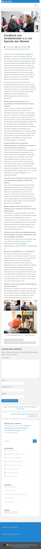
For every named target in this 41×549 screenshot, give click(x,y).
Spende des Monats (24, 49)
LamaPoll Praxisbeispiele (14, 461)
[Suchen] (35, 441)
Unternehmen (11, 476)
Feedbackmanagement (10, 49)
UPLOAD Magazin (10, 490)
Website (3, 393)
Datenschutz (11, 450)
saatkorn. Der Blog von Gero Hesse (15, 494)
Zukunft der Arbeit (10, 487)
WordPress (26, 547)
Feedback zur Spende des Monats (14, 340)
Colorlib (14, 547)
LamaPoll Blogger (22, 47)
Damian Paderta (9, 502)
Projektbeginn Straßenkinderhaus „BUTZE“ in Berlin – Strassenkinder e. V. (20, 246)
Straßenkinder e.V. (21, 65)
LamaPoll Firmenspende (11, 343)
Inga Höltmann (9, 498)
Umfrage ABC (11, 473)
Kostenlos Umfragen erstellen (10, 534)
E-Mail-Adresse (6, 387)
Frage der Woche (12, 458)
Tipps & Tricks (11, 469)
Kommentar (5, 358)
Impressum (4, 527)
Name (3, 380)
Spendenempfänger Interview (27, 343)
